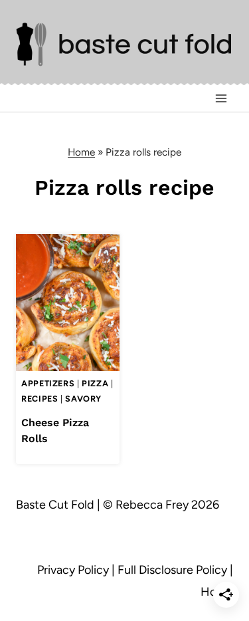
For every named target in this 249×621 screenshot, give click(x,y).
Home (81, 152)
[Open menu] (220, 98)
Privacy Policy (73, 569)
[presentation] (68, 303)
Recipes (39, 399)
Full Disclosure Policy (172, 569)
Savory (83, 399)
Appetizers (47, 383)
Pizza (95, 383)
